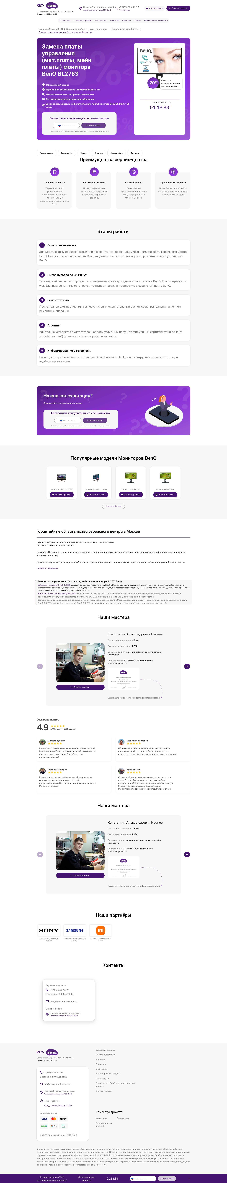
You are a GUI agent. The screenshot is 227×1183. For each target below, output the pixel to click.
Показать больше (113, 506)
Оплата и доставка (105, 1054)
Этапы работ (66, 153)
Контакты (126, 20)
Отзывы (137, 20)
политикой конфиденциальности (98, 131)
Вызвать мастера (81, 687)
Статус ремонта (156, 8)
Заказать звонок (179, 8)
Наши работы (116, 153)
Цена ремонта (100, 20)
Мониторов (101, 1118)
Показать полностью (47, 568)
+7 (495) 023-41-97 (129, 7)
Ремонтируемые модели (108, 1073)
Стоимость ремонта (105, 1050)
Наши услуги (102, 1078)
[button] (187, 666)
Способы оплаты (104, 1091)
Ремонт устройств (83, 20)
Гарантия (99, 153)
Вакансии (114, 20)
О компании (65, 20)
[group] (49, 933)
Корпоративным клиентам (156, 20)
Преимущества (46, 153)
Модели (83, 153)
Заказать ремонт (63, 494)
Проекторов (123, 1118)
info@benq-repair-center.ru (63, 1001)
